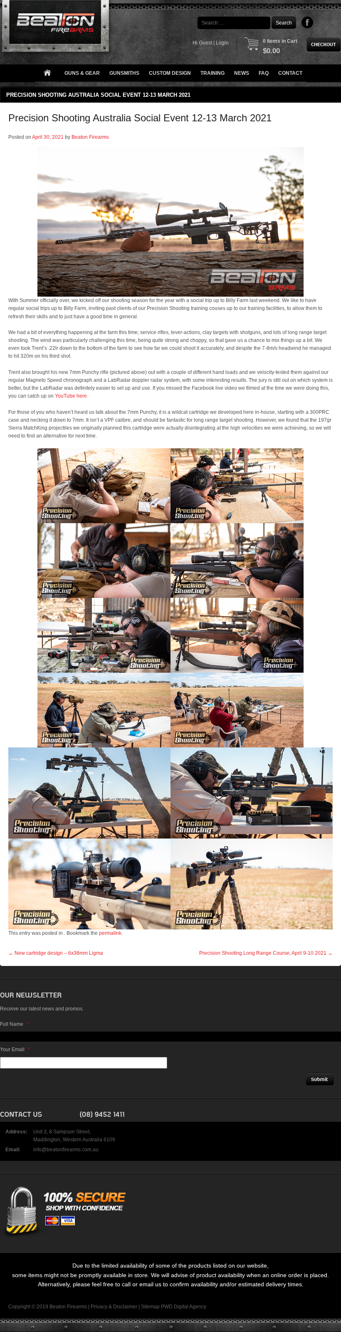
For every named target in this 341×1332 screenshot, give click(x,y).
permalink (110, 933)
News (241, 73)
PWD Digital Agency (183, 1307)
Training (212, 73)
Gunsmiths (124, 73)
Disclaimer (125, 1307)
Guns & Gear (82, 73)
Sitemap (150, 1307)
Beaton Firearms (90, 137)
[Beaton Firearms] (56, 28)
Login (222, 43)
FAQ (264, 73)
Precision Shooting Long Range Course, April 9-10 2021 (266, 953)
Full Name (14, 1024)
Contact (290, 73)
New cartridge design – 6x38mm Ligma (55, 953)
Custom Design (170, 73)
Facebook (307, 22)
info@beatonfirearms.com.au (66, 1150)
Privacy (99, 1307)
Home (47, 73)
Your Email (15, 1049)
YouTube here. (71, 396)
